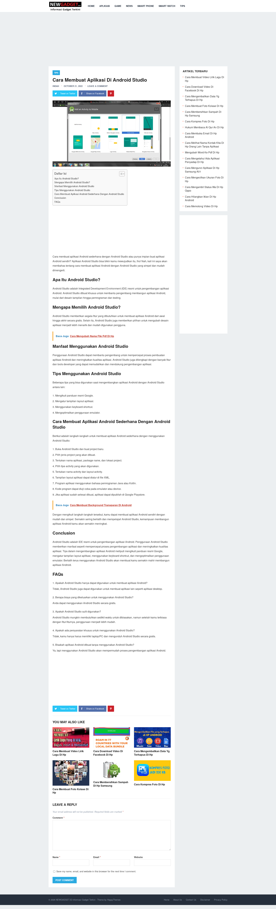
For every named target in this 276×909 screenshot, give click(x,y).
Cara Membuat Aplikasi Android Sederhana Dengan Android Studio (89, 194)
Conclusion (60, 197)
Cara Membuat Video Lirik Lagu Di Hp (68, 752)
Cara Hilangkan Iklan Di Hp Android (200, 198)
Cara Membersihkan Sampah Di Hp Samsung (110, 783)
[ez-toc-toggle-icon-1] (120, 174)
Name (56, 857)
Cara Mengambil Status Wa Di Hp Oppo (204, 188)
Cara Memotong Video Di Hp (201, 206)
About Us (177, 899)
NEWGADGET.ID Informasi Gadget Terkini (75, 899)
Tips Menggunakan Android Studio (72, 190)
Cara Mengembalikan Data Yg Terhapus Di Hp (152, 752)
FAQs (57, 201)
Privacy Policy (220, 899)
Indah (56, 86)
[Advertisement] (138, 36)
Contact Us (191, 899)
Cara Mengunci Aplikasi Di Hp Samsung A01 (202, 169)
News (129, 6)
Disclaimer (205, 899)
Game (118, 6)
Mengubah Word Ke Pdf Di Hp (202, 152)
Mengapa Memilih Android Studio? (72, 182)
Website (138, 857)
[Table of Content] (122, 173)
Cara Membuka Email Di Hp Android (201, 135)
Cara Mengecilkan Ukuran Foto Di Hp (204, 179)
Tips (182, 6)
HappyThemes (114, 899)
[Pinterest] (111, 93)
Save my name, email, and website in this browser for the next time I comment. (96, 871)
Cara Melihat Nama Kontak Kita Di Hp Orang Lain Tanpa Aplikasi (204, 144)
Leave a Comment (97, 86)
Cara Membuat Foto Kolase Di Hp (70, 790)
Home (91, 6)
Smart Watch (167, 6)
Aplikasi (104, 6)
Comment (58, 817)
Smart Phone (145, 6)
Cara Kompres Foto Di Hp (149, 784)
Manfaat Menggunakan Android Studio (74, 186)
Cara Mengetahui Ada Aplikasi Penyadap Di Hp (202, 160)
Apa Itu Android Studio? (66, 178)
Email (97, 857)
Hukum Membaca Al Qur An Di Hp (204, 127)
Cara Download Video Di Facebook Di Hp (108, 752)
